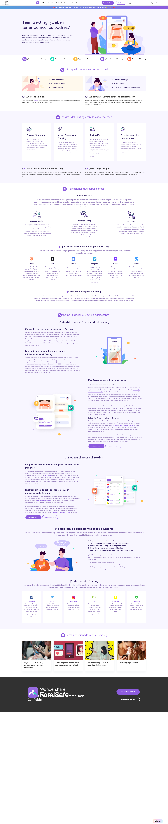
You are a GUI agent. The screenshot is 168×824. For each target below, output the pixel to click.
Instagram (73, 601)
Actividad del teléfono (44, 500)
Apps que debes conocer (87, 59)
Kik (95, 601)
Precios (85, 3)
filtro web (47, 475)
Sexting (36, 100)
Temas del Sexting (139, 59)
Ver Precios (121, 3)
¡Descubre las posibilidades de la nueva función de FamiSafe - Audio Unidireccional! (84, 7)
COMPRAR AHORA (113, 446)
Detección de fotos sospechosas (124, 425)
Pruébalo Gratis (107, 3)
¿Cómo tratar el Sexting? (113, 59)
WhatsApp (136, 601)
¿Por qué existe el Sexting (36, 59)
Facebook (31, 601)
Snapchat (115, 601)
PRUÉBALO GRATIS (96, 446)
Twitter (52, 601)
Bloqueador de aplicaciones (61, 512)
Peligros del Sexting (61, 59)
